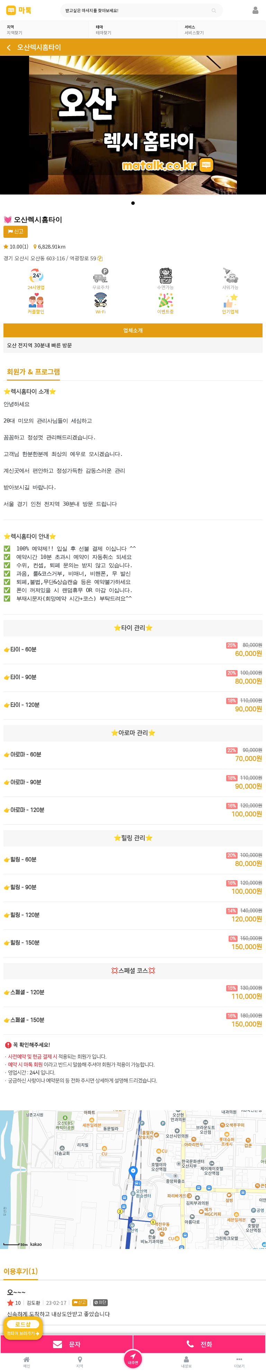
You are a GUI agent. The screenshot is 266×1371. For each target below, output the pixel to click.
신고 (18, 232)
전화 (206, 1343)
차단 (102, 1302)
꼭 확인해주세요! (31, 1045)
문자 (75, 1343)
